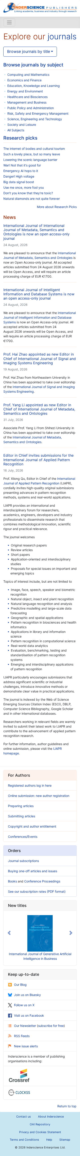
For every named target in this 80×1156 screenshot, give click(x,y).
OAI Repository (40, 1124)
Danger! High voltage (18, 176)
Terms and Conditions (24, 1139)
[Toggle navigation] (9, 22)
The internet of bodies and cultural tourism (34, 148)
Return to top (66, 1106)
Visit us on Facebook (29, 1015)
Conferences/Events (22, 836)
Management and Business (26, 102)
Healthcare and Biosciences (27, 97)
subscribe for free (51, 1026)
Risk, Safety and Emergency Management (37, 113)
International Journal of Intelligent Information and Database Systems (39, 317)
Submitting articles (21, 816)
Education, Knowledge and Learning (33, 86)
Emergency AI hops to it (20, 171)
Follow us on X (24, 1005)
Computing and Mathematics (28, 74)
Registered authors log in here (30, 785)
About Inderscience (51, 1116)
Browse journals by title (28, 51)
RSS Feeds (22, 1036)
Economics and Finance (24, 80)
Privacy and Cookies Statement (40, 1132)
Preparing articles (21, 806)
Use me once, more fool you (23, 187)
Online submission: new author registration (38, 796)
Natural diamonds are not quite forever (31, 198)
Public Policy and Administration (30, 108)
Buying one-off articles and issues (32, 871)
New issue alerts (26, 1046)
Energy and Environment (25, 91)
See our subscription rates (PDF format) (37, 891)
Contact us (23, 1116)
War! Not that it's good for (22, 165)
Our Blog (20, 984)
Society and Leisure (21, 124)
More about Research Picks (57, 207)
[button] (9, 932)
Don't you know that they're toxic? (28, 193)
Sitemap (64, 1139)
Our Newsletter (25, 1026)
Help (49, 1139)
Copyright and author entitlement (32, 826)
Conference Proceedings (42, 881)
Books (12, 881)
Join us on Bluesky (27, 995)
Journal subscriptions (23, 861)
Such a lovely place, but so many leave (31, 154)
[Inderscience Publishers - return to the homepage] (40, 6)
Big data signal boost (18, 182)
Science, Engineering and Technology (34, 119)
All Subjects (15, 130)
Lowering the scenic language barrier (30, 160)
